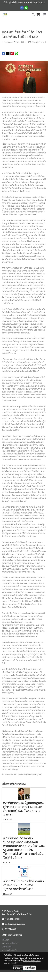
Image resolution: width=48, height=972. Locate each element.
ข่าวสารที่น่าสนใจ (9, 950)
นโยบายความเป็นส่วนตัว (31, 960)
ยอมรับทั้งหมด (30, 968)
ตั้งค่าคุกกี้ (16, 968)
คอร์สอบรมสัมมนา (10, 943)
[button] (32, 14)
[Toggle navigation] (45, 14)
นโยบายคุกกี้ (12, 963)
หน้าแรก (5, 940)
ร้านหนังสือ (7, 947)
